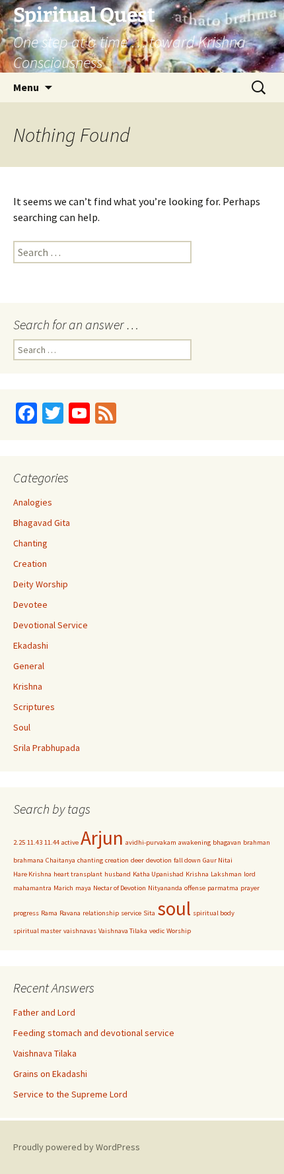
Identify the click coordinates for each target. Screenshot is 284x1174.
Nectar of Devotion (119, 888)
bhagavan (227, 842)
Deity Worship (40, 584)
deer (137, 860)
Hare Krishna (32, 874)
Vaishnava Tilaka (122, 931)
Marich (63, 888)
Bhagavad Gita (41, 523)
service (131, 913)
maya (83, 888)
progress (26, 913)
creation (117, 860)
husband (117, 874)
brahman (256, 842)
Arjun (102, 838)
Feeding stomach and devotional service (93, 1033)
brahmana (28, 860)
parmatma (222, 888)
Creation (30, 564)
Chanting (30, 543)
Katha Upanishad (158, 874)
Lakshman (226, 874)
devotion (159, 860)
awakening (194, 842)
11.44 (51, 842)
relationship (101, 913)
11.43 (34, 842)
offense (194, 888)
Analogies (32, 502)
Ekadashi (30, 645)
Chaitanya (60, 860)
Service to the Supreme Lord (70, 1094)
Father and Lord (44, 1012)
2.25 (19, 842)
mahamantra (32, 888)
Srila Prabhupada (46, 748)
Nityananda (165, 888)
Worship (178, 931)
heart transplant (77, 874)
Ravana (70, 913)
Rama (49, 913)
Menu (26, 87)
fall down (187, 860)
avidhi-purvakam (150, 842)
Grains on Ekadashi (50, 1074)
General (28, 666)
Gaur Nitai (217, 860)
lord (250, 874)
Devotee (30, 604)
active (70, 842)
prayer (250, 888)
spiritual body (213, 913)
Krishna (27, 686)
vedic (156, 931)
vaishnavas (79, 931)
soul (174, 908)
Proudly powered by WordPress (76, 1147)
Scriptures (34, 707)
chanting (90, 860)
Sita (149, 913)
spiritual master (37, 931)
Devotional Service (50, 625)
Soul (21, 727)
